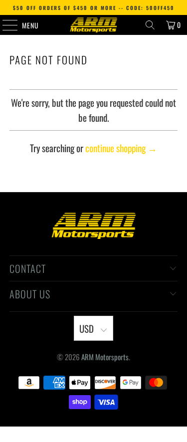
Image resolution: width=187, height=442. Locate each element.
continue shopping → (121, 148)
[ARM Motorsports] (94, 25)
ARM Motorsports (105, 356)
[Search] (150, 25)
